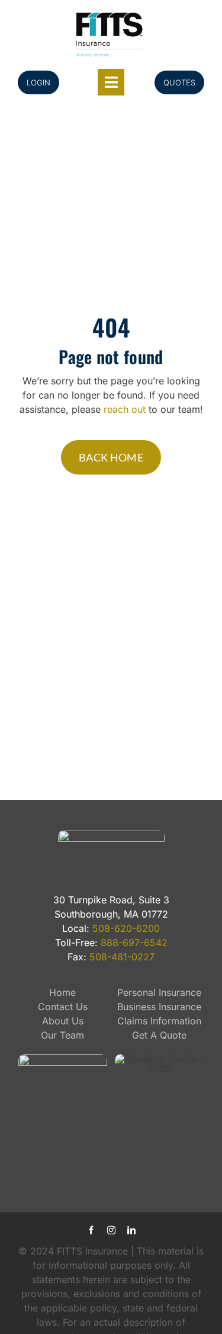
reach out (125, 409)
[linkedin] (131, 1230)
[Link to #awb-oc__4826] (111, 82)
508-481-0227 (122, 957)
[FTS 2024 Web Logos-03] (109, 14)
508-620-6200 (126, 928)
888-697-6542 (134, 942)
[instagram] (111, 1230)
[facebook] (91, 1230)
